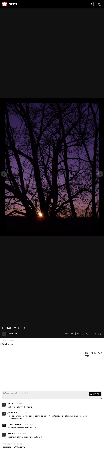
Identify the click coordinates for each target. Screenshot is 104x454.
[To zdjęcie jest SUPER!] (78, 334)
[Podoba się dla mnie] (82, 334)
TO (3, 333)
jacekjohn (12, 412)
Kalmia (11, 433)
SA (4, 404)
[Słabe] (87, 334)
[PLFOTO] (9, 4)
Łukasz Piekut (15, 424)
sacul (10, 403)
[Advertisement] (43, 370)
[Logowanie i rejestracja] (99, 4)
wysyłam (95, 394)
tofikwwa (12, 333)
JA (4, 413)
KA (3, 434)
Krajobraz (6, 447)
